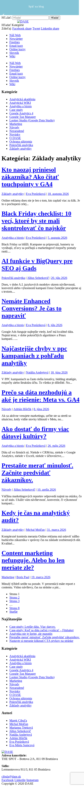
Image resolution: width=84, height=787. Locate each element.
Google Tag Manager (22, 117)
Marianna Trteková (21, 727)
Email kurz (16, 45)
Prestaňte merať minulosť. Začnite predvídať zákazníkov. (44, 637)
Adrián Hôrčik (22, 409)
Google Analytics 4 (21, 113)
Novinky (14, 134)
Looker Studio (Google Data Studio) (32, 120)
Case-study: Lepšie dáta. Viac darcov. (32, 626)
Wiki (12, 56)
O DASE (15, 138)
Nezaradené (16, 131)
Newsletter (16, 38)
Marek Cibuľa (18, 720)
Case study (16, 109)
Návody (14, 127)
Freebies (14, 42)
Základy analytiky (20, 148)
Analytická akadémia (22, 99)
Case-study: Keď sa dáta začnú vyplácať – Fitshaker (41, 630)
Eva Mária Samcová (21, 745)
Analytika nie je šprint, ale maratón (30, 633)
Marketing (15, 124)
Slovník (14, 52)
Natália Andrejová (37, 372)
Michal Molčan (35, 529)
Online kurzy (17, 49)
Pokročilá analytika (21, 145)
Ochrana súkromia (20, 141)
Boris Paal (22, 577)
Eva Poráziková (36, 193)
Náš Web (15, 35)
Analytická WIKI (20, 102)
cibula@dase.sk (11, 776)
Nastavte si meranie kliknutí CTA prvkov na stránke (41, 640)
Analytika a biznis (20, 106)
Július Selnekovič (38, 278)
